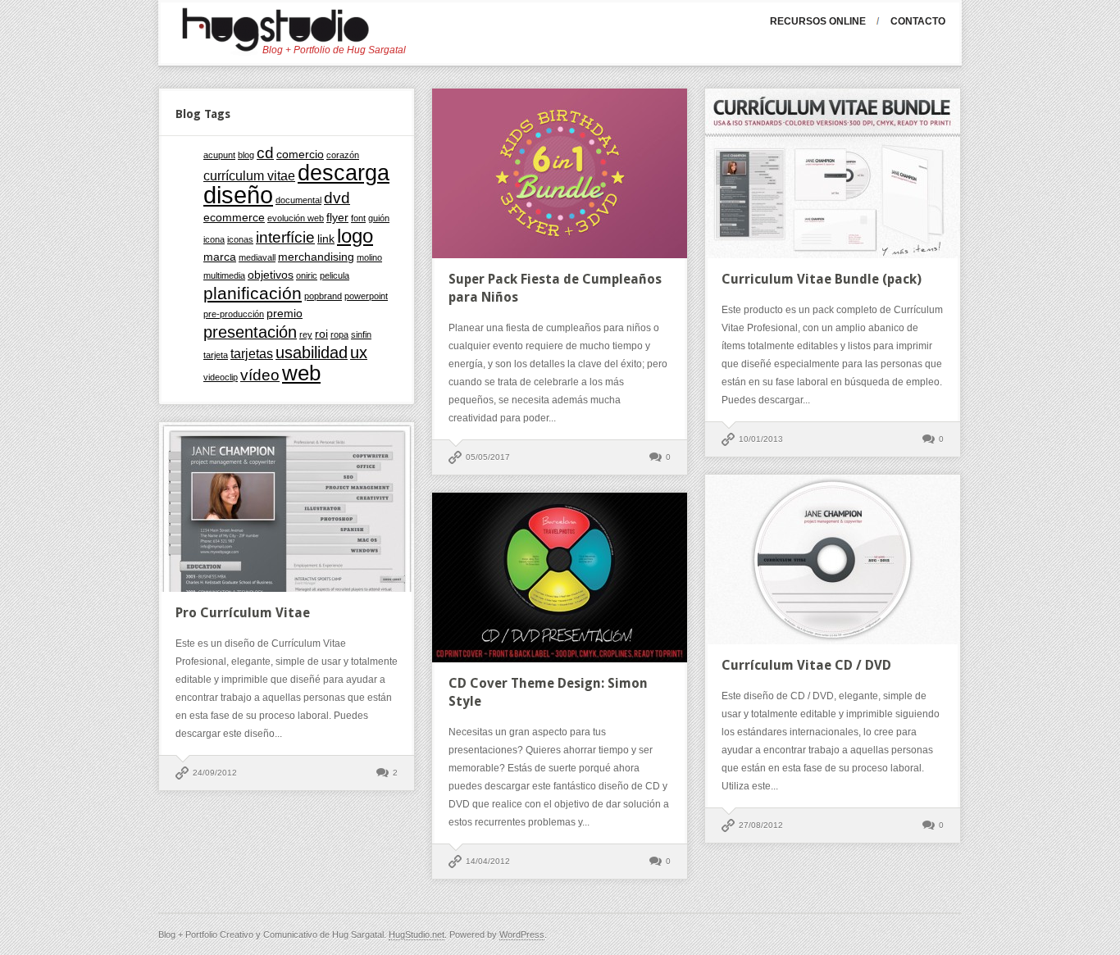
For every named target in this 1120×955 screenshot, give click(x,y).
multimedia (224, 275)
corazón (342, 155)
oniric (306, 275)
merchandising (316, 257)
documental (298, 200)
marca (219, 257)
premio (284, 313)
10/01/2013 (761, 438)
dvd (337, 198)
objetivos (271, 275)
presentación (250, 332)
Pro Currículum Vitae (242, 613)
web (301, 373)
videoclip (220, 377)
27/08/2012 (761, 825)
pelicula (334, 275)
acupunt (219, 155)
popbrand (323, 296)
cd (265, 152)
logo (355, 236)
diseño (238, 194)
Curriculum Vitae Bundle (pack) (822, 279)
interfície (285, 237)
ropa (339, 334)
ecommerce (234, 217)
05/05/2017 (488, 457)
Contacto (917, 21)
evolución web (295, 218)
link (326, 239)
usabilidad (311, 352)
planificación (252, 293)
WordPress (521, 934)
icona (214, 239)
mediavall (257, 257)
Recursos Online (818, 21)
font (358, 218)
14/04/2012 (488, 861)
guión (378, 218)
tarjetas (251, 354)
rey (305, 334)
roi (321, 334)
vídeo (260, 375)
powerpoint (366, 296)
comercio (300, 154)
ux (358, 352)
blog (246, 155)
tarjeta (215, 355)
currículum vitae (249, 176)
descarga (343, 173)
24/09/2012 (215, 772)
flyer (337, 217)
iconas (240, 239)
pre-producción (233, 314)
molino (369, 257)
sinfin (361, 334)
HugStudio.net (416, 934)
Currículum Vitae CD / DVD (806, 665)
